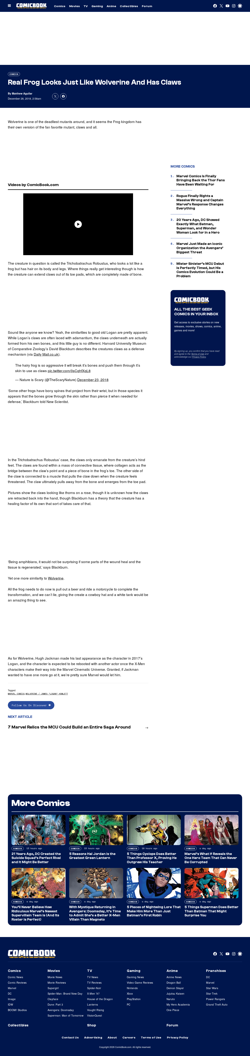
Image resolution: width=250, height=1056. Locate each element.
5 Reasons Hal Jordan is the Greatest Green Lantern (92, 856)
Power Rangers (215, 999)
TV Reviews (94, 982)
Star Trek (211, 993)
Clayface (53, 999)
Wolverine (56, 578)
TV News (92, 977)
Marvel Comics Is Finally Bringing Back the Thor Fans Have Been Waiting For (200, 180)
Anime (111, 6)
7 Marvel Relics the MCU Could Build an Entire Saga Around (69, 727)
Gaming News (135, 977)
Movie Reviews (57, 982)
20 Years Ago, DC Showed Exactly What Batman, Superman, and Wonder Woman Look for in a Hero (197, 226)
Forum (147, 6)
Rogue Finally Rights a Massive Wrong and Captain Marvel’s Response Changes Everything (199, 202)
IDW (10, 1004)
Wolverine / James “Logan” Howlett (47, 693)
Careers (128, 1037)
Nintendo (132, 988)
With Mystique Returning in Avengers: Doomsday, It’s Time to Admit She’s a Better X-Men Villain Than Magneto (95, 913)
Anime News (174, 977)
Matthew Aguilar (22, 93)
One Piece (173, 1010)
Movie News (55, 977)
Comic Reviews (17, 982)
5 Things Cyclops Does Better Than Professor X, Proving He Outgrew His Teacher (152, 858)
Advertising (93, 1037)
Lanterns (92, 1004)
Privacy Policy (199, 356)
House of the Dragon (100, 999)
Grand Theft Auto (216, 1004)
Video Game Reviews (140, 982)
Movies (74, 6)
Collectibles (129, 6)
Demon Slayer (175, 988)
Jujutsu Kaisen (175, 993)
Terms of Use (197, 353)
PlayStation (134, 999)
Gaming (97, 6)
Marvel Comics (16, 693)
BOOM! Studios (17, 1010)
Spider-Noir (94, 988)
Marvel (12, 988)
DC (10, 993)
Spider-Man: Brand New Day (65, 993)
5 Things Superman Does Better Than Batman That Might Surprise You (211, 911)
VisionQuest (94, 1015)
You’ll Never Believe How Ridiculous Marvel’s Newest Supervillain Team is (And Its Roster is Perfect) (35, 913)
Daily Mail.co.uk (46, 354)
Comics (60, 6)
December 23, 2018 (93, 379)
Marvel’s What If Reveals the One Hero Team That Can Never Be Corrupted (210, 858)
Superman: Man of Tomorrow (66, 1015)
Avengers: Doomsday (61, 1010)
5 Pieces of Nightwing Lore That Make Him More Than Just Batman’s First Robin (154, 911)
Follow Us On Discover (30, 705)
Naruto (171, 999)
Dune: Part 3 (55, 1004)
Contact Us (70, 1037)
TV (86, 6)
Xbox (130, 993)
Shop (91, 1025)
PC (128, 1004)
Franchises (216, 971)
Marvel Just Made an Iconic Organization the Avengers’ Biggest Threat (199, 248)
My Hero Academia (178, 1004)
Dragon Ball (174, 982)
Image (12, 999)
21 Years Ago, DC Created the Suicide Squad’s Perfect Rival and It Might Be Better (36, 858)
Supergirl (53, 988)
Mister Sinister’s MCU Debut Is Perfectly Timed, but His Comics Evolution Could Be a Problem (200, 270)
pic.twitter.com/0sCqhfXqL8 (69, 370)
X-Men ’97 (93, 993)
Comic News (15, 977)
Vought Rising (95, 1010)
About (112, 1037)
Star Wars (212, 988)
